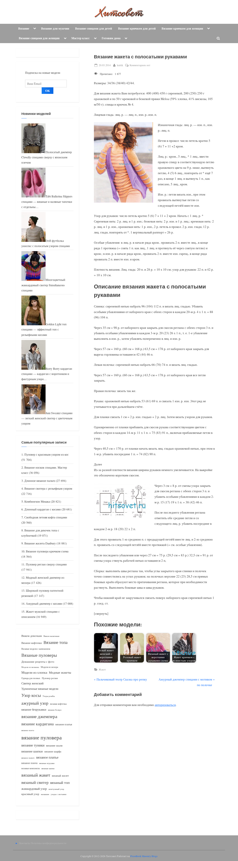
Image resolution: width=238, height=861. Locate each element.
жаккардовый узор (34, 788)
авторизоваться (165, 705)
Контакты (24, 843)
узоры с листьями (58, 794)
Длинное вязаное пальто (39, 481)
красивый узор (30, 794)
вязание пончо (27, 730)
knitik (120, 65)
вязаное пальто (28, 757)
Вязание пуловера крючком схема (47, 551)
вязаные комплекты (30, 768)
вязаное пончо (29, 763)
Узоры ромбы (49, 696)
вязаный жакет (35, 775)
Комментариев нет (140, 65)
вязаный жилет (60, 775)
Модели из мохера (49, 666)
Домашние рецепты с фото (37, 661)
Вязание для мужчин (55, 28)
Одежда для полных (30, 678)
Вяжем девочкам (31, 636)
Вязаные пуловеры (39, 655)
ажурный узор (34, 703)
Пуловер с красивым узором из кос (46, 454)
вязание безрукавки (33, 709)
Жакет (102, 669)
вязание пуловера (41, 737)
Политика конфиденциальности (48, 843)
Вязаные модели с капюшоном (35, 648)
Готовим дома (111, 38)
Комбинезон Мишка (37, 501)
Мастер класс (80, 38)
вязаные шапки (47, 768)
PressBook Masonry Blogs (143, 856)
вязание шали (54, 745)
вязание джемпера (39, 716)
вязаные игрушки (46, 763)
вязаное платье (47, 757)
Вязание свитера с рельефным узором (48, 488)
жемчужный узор (56, 789)
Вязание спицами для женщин (39, 38)
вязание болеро (55, 709)
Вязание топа (55, 642)
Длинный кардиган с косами (42, 509)
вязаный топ (60, 782)
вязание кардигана (37, 723)
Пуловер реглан (50, 678)
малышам (45, 794)
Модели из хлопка (34, 672)
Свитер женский (32, 683)
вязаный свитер (35, 782)
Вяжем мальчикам (51, 636)
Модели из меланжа (30, 667)
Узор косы (31, 695)
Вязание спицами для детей (93, 28)
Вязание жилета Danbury (40, 543)
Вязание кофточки (31, 643)
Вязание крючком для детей (137, 28)
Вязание (23, 28)
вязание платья (63, 724)
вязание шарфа (52, 751)
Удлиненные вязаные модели (39, 689)
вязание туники (32, 745)
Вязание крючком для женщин (182, 28)
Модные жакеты (60, 672)
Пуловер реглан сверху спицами (46, 564)
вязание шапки (32, 751)
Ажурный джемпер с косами (44, 604)
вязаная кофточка (58, 703)
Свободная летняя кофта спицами (45, 517)
